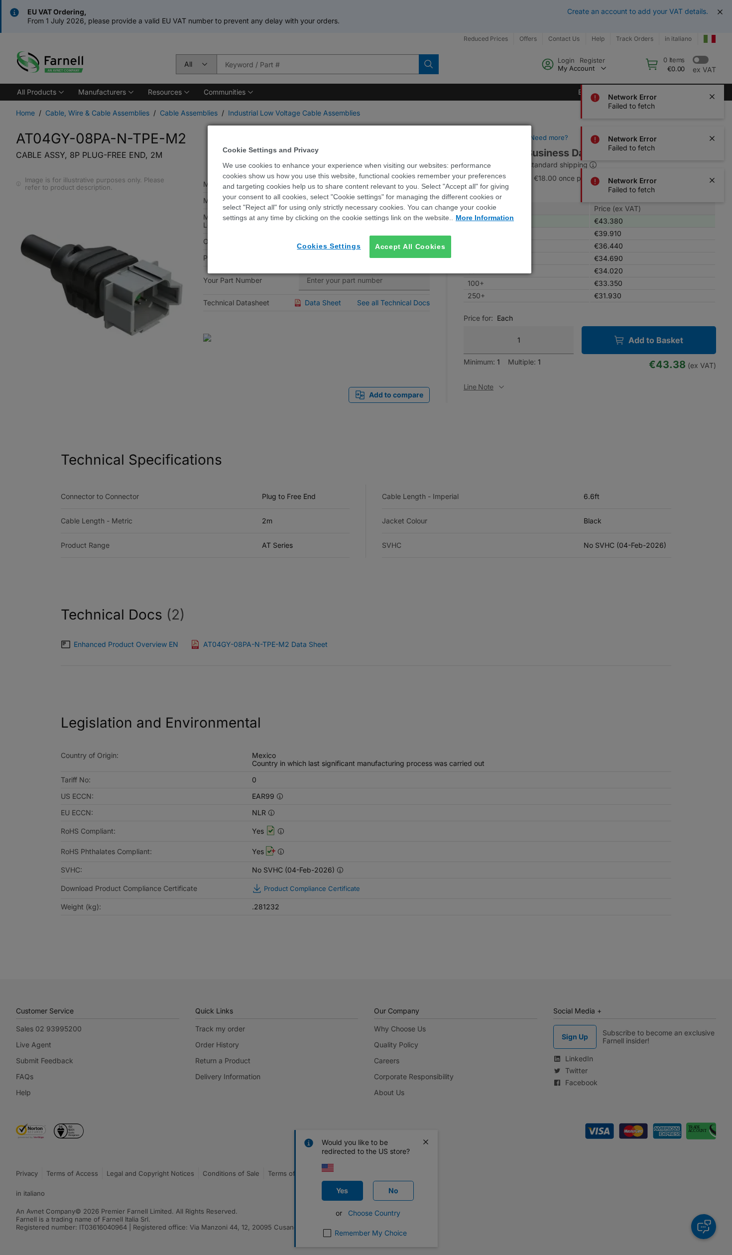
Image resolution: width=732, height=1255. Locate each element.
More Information (485, 218)
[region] (369, 199)
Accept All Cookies (410, 247)
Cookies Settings (329, 246)
